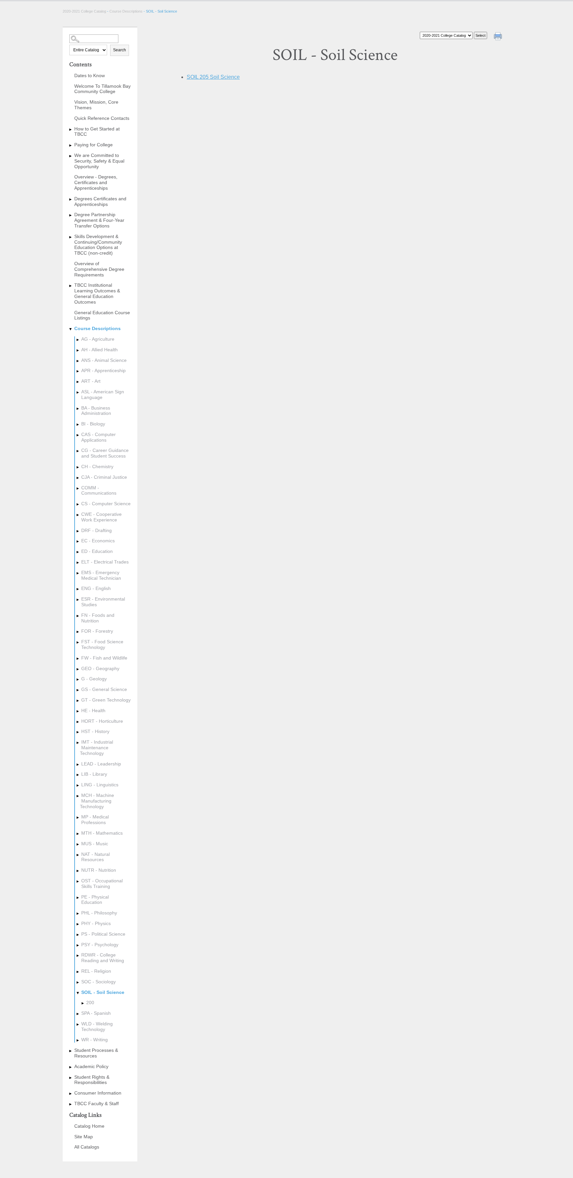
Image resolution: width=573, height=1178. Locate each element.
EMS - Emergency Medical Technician (101, 575)
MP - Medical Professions (95, 819)
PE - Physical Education (95, 899)
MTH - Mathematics (102, 833)
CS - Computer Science (106, 503)
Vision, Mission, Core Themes (96, 104)
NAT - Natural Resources (95, 857)
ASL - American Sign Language (102, 394)
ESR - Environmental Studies (103, 601)
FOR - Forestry (97, 631)
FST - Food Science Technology (102, 644)
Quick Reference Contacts (101, 118)
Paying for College (93, 144)
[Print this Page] (499, 37)
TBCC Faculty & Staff (96, 1103)
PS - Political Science (103, 934)
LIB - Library (94, 774)
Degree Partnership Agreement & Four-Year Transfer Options (99, 220)
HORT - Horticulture (102, 721)
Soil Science (213, 77)
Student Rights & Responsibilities (91, 1079)
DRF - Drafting (96, 530)
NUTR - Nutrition (98, 870)
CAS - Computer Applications (98, 437)
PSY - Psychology (99, 944)
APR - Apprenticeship (103, 370)
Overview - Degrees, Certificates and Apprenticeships (95, 182)
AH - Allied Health (99, 349)
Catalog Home (89, 1126)
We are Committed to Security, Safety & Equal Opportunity (99, 161)
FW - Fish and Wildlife (104, 658)
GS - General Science (104, 689)
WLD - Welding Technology (97, 1026)
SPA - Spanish (96, 1013)
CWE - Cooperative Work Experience (101, 517)
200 (90, 1002)
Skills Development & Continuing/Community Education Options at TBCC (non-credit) (98, 245)
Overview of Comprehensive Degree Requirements (99, 269)
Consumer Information (97, 1093)
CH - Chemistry (97, 466)
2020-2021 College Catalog (85, 11)
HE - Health (93, 710)
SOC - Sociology (98, 981)
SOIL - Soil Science (102, 992)
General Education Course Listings (102, 315)
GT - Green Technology (106, 700)
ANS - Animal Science (104, 360)
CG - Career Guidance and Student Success (105, 453)
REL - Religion (96, 971)
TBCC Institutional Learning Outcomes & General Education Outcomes (97, 293)
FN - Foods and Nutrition (97, 618)
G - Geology (94, 678)
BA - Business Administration (96, 410)
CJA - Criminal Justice (104, 477)
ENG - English (96, 588)
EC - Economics (98, 540)
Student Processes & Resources (96, 1053)
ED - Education (97, 551)
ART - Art (90, 381)
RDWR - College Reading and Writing (102, 957)
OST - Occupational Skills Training (102, 883)
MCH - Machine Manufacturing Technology (97, 801)
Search (119, 50)
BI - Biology (93, 423)
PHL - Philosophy (99, 912)
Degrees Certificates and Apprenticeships (100, 201)
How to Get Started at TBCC (97, 131)
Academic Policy (91, 1066)
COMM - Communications (98, 490)
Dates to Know (89, 75)
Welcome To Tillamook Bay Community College (102, 88)
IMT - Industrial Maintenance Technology (96, 747)
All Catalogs (86, 1147)
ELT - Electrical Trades (105, 561)
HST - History (95, 731)
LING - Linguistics (99, 784)
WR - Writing (94, 1039)
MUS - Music (94, 843)
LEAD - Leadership (101, 763)
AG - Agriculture (97, 339)
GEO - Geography (100, 668)
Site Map (83, 1136)
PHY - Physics (96, 923)
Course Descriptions (126, 11)
